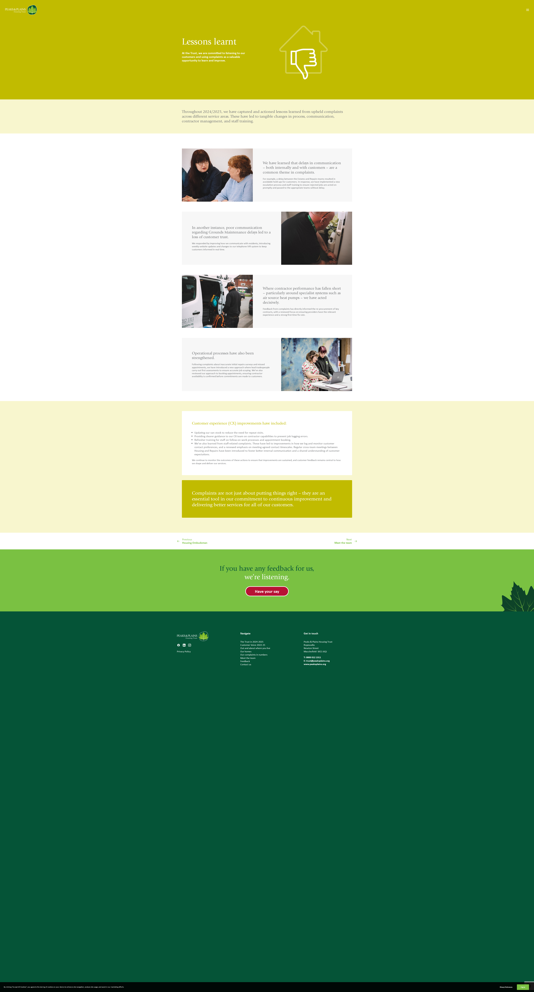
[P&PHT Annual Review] (21, 10)
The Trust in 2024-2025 (251, 641)
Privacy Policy (184, 651)
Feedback (245, 661)
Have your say (267, 591)
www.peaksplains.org (315, 664)
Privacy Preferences (506, 987)
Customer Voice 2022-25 (252, 645)
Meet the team (247, 658)
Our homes (245, 651)
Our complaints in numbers (253, 654)
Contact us (245, 664)
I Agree (523, 987)
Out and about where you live (255, 648)
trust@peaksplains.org (318, 660)
